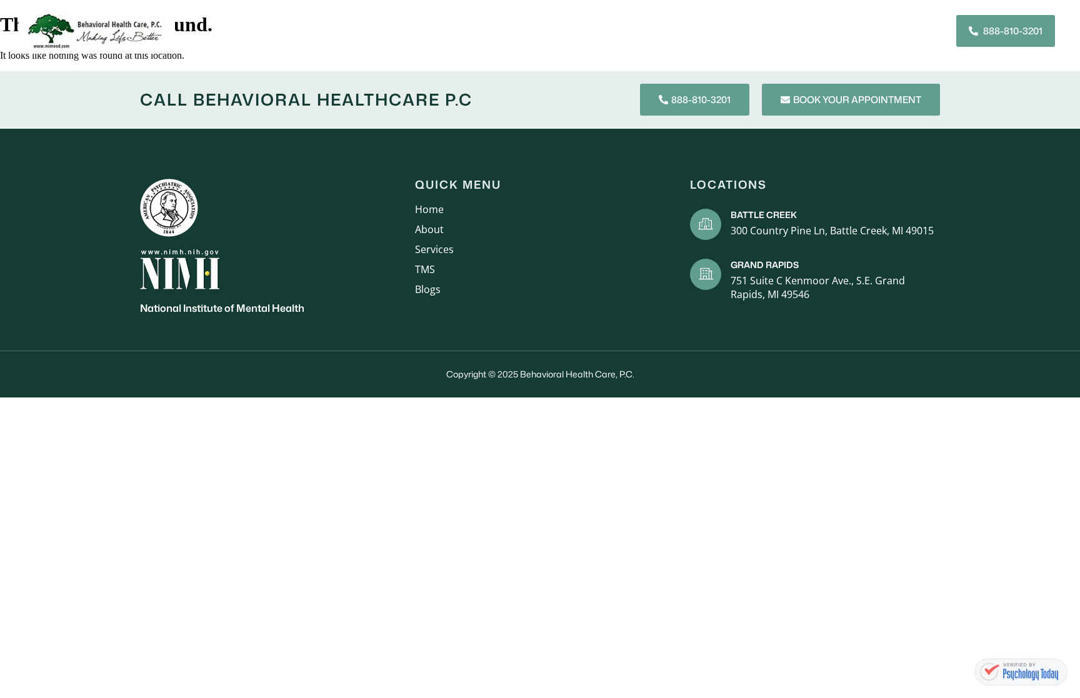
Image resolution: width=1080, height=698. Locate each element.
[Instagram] (925, 30)
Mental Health (665, 30)
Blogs (774, 30)
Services (502, 30)
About (445, 30)
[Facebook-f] (902, 30)
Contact (830, 30)
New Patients (576, 30)
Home (397, 30)
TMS (730, 30)
